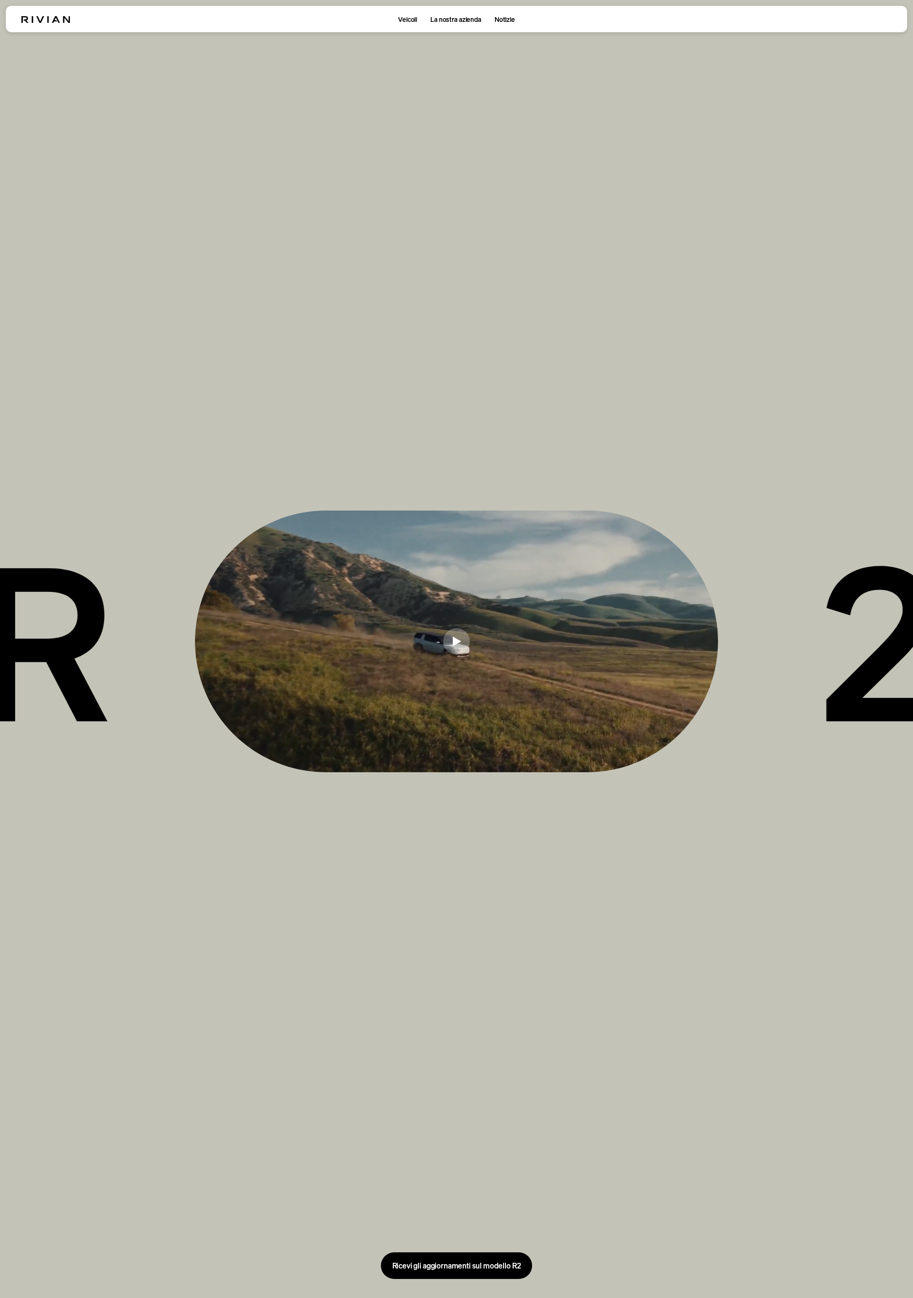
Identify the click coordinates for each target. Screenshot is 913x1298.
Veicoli (407, 19)
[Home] (46, 19)
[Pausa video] (456, 641)
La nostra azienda (455, 19)
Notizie (505, 19)
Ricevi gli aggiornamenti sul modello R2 (456, 1265)
